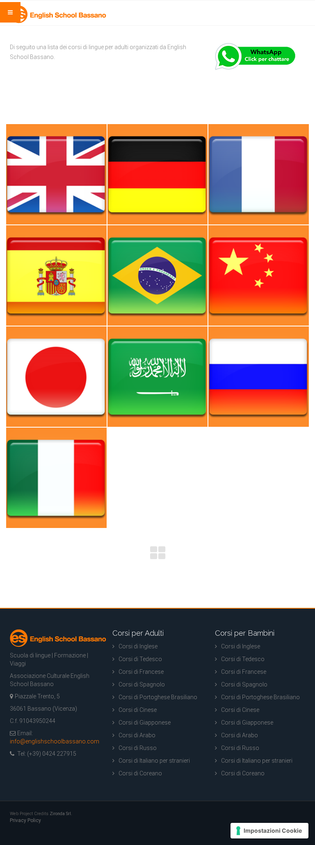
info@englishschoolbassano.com (54, 741)
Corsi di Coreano (140, 773)
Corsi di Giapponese (145, 722)
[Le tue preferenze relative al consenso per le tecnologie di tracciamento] (269, 830)
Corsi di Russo (138, 748)
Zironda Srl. (61, 813)
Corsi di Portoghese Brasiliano (158, 697)
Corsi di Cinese (138, 710)
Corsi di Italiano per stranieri (154, 760)
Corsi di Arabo (137, 735)
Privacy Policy (25, 820)
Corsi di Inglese (138, 646)
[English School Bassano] (58, 14)
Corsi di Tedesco (140, 659)
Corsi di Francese (141, 671)
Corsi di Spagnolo (142, 684)
